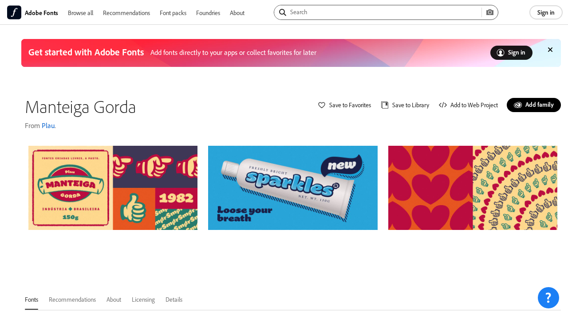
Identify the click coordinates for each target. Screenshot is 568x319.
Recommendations (126, 12)
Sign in (546, 12)
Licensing (143, 299)
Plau (48, 125)
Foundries (208, 12)
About (237, 12)
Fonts (31, 299)
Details (174, 299)
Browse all (80, 12)
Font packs (173, 12)
